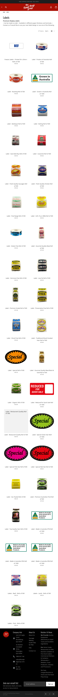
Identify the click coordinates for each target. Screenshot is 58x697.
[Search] (5, 7)
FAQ (30, 648)
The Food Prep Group (10, 693)
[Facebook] (45, 693)
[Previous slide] (6, 46)
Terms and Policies (29, 694)
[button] (47, 31)
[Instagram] (49, 693)
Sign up (50, 684)
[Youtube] (53, 693)
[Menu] (1, 7)
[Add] (51, 55)
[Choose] (25, 55)
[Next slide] (26, 46)
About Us (32, 635)
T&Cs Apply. (36, 1)
